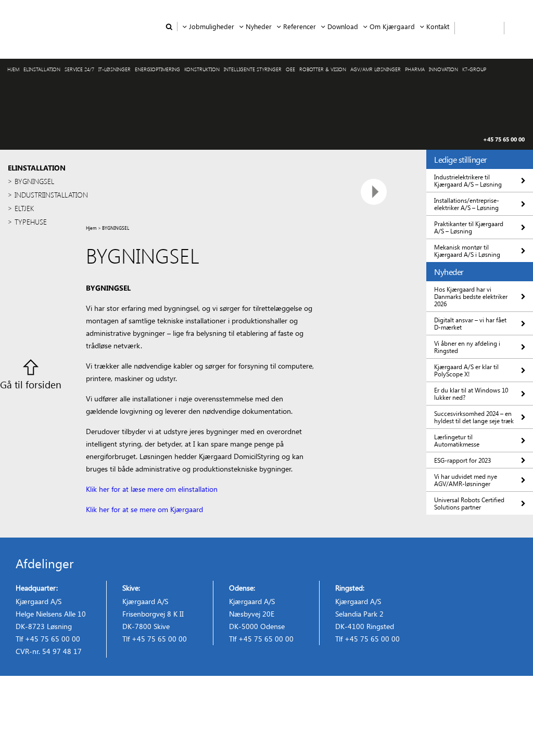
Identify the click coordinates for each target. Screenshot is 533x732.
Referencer (299, 26)
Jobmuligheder (211, 26)
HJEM (13, 69)
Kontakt (437, 26)
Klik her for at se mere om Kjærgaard (144, 509)
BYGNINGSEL (34, 181)
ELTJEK (24, 208)
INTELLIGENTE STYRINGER (253, 69)
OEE (290, 69)
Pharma (415, 69)
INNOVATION (443, 69)
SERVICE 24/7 (79, 69)
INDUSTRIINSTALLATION (50, 195)
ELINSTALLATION (41, 69)
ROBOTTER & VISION (322, 69)
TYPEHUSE (31, 222)
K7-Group (474, 69)
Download (342, 26)
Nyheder (259, 26)
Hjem (91, 228)
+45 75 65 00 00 (504, 139)
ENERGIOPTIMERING (157, 69)
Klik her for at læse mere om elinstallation (152, 489)
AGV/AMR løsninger (375, 69)
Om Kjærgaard (392, 26)
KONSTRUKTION (202, 69)
